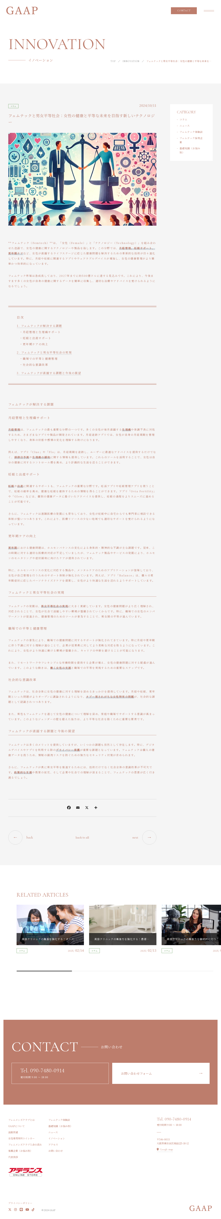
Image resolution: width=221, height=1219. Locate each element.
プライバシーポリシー (20, 1203)
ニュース (185, 125)
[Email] (78, 808)
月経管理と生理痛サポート (42, 332)
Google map (166, 1149)
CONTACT (184, 10)
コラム (13, 106)
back (29, 837)
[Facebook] (69, 808)
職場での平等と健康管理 (40, 359)
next (135, 837)
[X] (87, 808)
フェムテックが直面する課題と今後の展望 (51, 373)
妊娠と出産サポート (37, 338)
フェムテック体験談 (191, 132)
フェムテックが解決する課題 (41, 326)
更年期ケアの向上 (35, 344)
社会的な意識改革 (35, 365)
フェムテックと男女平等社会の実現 (46, 352)
